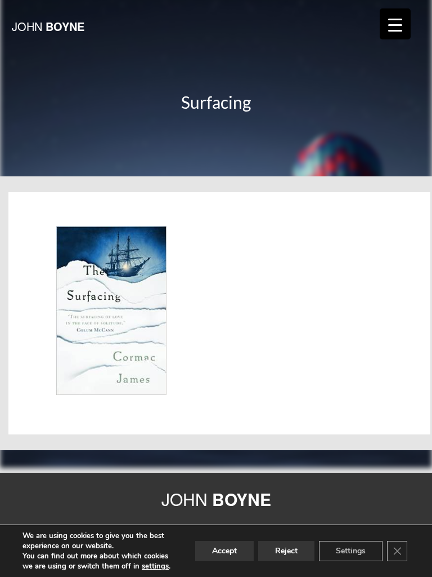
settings (155, 566)
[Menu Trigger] (395, 23)
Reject (286, 550)
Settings (351, 550)
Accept (224, 550)
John (48, 26)
